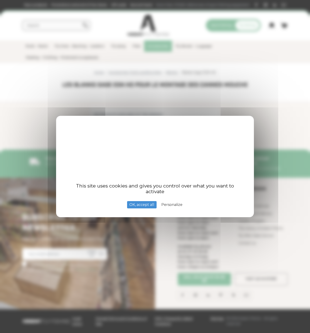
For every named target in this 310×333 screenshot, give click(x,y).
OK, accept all (141, 204)
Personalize (171, 204)
